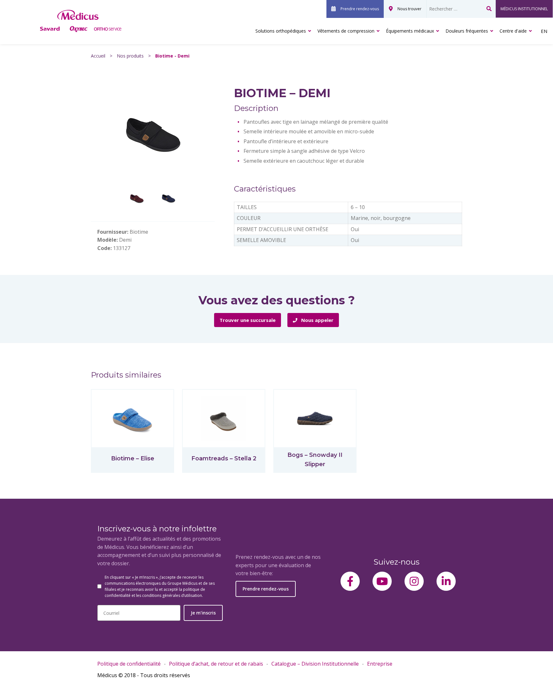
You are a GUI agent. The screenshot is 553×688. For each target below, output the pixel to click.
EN (544, 31)
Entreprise (379, 663)
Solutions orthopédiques (280, 31)
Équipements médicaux (410, 31)
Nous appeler (316, 320)
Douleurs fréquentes (466, 31)
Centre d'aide (513, 31)
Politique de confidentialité (129, 663)
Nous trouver (409, 9)
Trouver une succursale (248, 320)
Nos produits (130, 56)
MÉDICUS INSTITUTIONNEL (524, 9)
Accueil (98, 56)
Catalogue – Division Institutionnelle (315, 663)
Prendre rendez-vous (360, 9)
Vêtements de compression (345, 31)
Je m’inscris (203, 613)
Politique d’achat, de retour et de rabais (216, 663)
